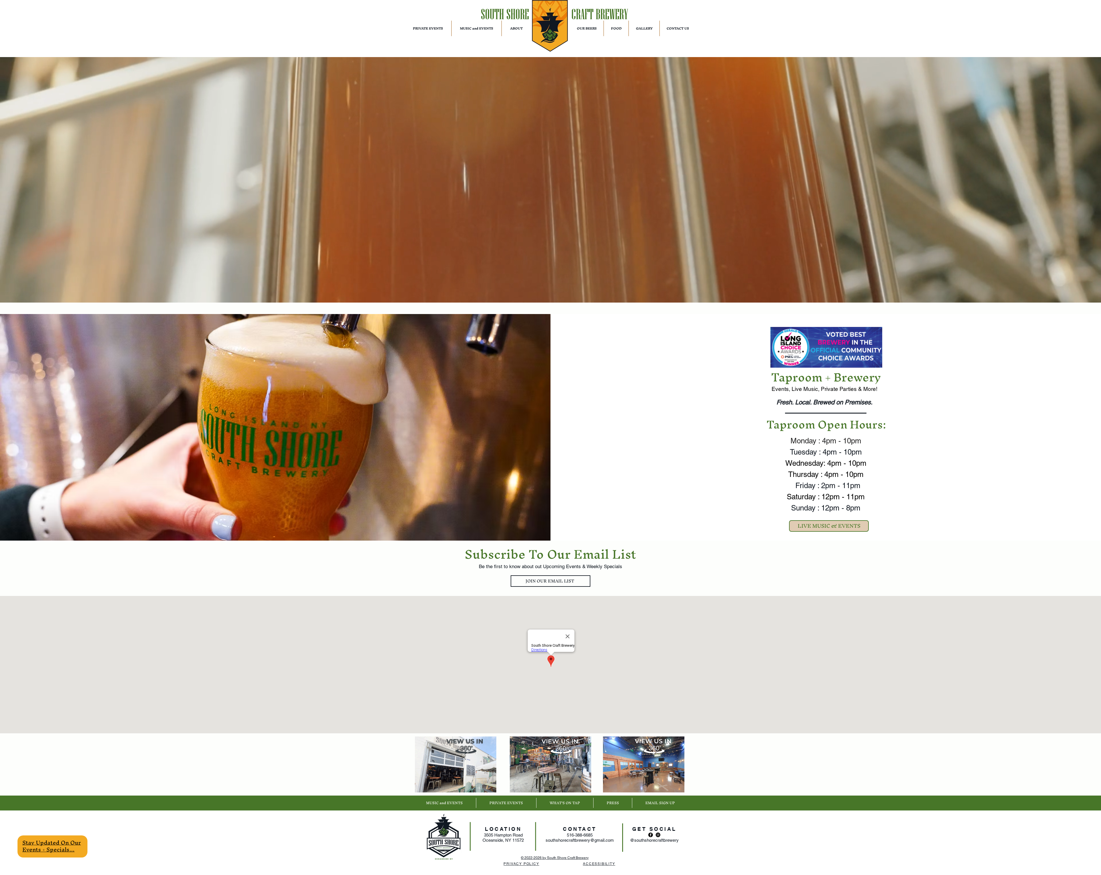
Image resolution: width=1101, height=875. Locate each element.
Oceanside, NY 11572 (503, 840)
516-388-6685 (580, 835)
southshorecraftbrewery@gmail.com (580, 840)
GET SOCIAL (654, 829)
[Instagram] (658, 835)
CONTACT (580, 829)
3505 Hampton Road (503, 835)
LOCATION (503, 829)
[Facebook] (650, 835)
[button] (51, 846)
